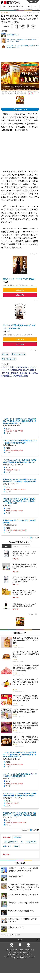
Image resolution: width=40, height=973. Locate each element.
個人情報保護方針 (29, 949)
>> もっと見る (33, 614)
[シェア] (17, 26)
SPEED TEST (20, 6)
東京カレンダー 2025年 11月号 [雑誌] (18, 278)
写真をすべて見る (21, 109)
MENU (32, 1)
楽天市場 (20, 294)
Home (11, 946)
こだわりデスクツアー (10, 842)
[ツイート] (12, 26)
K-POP (16, 846)
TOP (20, 940)
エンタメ (28, 6)
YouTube (28, 946)
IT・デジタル (12, 6)
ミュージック (25, 546)
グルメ (6, 354)
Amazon (20, 290)
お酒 (6, 546)
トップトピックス (10, 359)
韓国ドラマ (7, 846)
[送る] (23, 26)
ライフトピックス (19, 354)
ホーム (4, 6)
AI (22, 842)
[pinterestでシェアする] (28, 26)
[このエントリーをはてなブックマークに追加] (33, 26)
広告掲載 (14, 949)
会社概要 (21, 949)
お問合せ (8, 949)
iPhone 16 (17, 837)
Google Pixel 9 (31, 842)
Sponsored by (25, 538)
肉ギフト (16, 546)
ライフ (36, 6)
